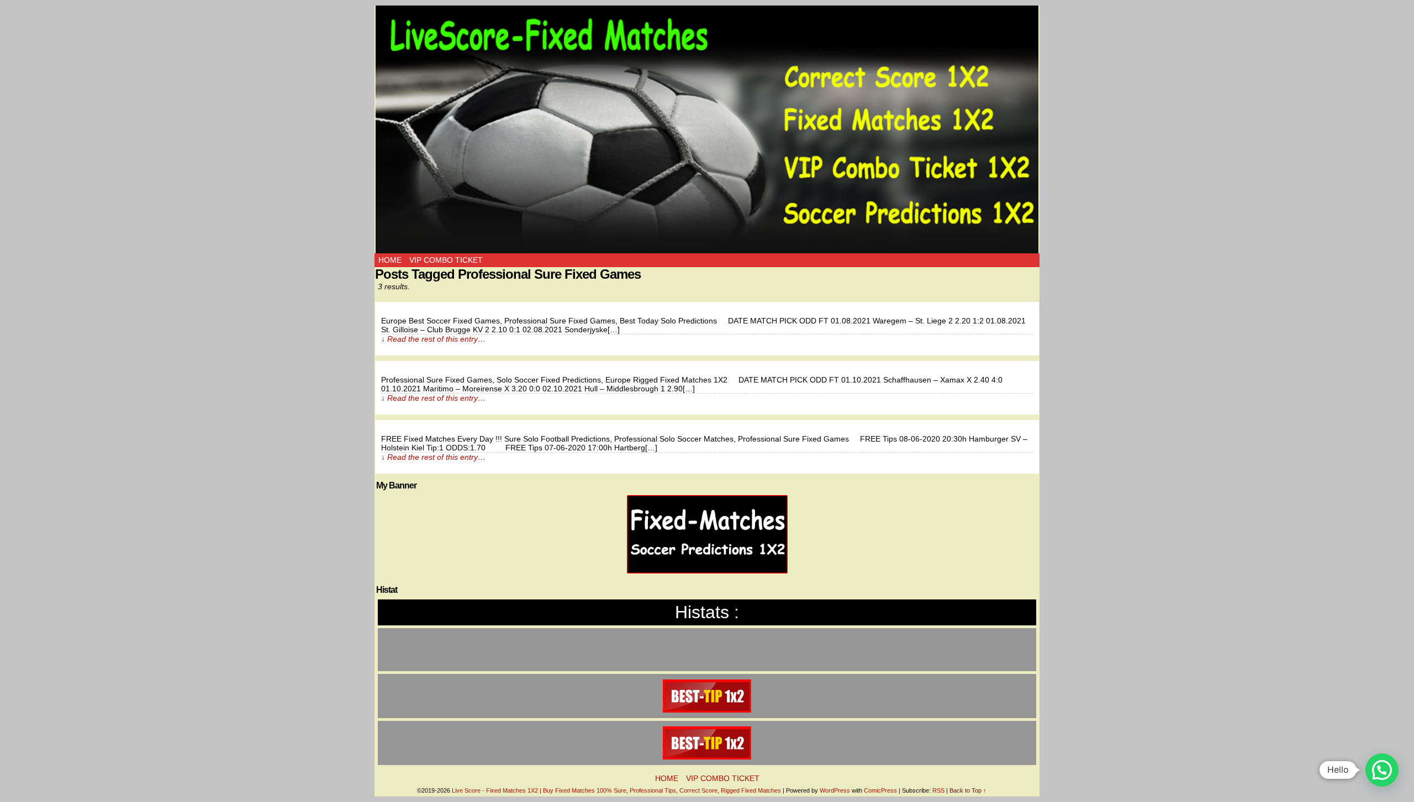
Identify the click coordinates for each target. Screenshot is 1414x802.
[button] (1382, 770)
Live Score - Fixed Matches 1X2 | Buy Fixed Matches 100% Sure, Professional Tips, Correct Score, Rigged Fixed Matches (616, 790)
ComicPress (880, 790)
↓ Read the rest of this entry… (433, 338)
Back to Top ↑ (967, 790)
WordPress (835, 790)
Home (390, 260)
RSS (938, 790)
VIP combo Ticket (446, 260)
